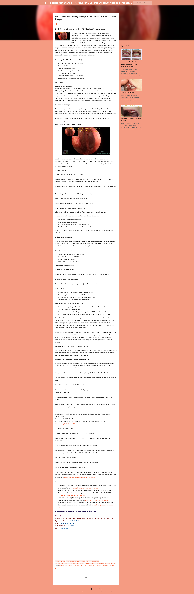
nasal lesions (80, 563)
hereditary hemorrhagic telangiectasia (65, 563)
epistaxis (83, 561)
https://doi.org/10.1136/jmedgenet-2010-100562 (73, 495)
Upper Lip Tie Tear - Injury (127, 92)
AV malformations (60, 561)
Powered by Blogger (97, 588)
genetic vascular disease (93, 561)
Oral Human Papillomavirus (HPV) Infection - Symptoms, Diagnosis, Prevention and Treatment (129, 64)
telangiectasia (111, 563)
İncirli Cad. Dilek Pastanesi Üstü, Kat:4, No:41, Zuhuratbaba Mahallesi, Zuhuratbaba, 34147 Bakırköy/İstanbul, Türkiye (87, 565)
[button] (56, 24)
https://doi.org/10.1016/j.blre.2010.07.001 (97, 500)
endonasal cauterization (73, 561)
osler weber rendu (89, 563)
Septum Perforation (101, 563)
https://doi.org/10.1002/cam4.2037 (65, 424)
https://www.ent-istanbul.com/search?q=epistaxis (79, 477)
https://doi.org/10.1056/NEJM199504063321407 (86, 488)
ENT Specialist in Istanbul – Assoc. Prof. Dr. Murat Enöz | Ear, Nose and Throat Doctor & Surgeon (96, 2)
